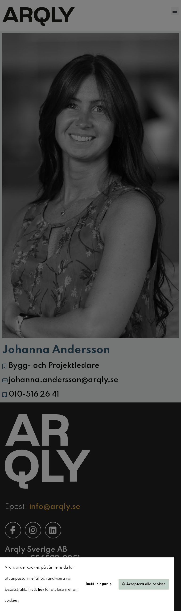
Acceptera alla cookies (145, 584)
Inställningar (97, 584)
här (41, 590)
